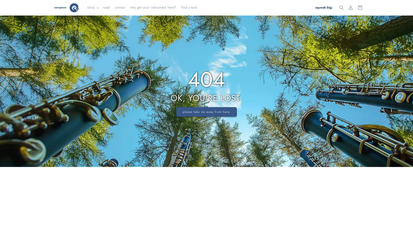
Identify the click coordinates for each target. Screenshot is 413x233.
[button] (93, 7)
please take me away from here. (207, 112)
